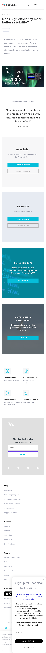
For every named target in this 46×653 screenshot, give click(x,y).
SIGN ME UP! (28, 641)
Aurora (6, 30)
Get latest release (23, 219)
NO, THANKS (29, 647)
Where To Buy (9, 508)
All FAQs (7, 14)
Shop (6, 485)
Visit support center (23, 171)
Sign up (23, 454)
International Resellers (12, 504)
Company (8, 521)
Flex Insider (8, 539)
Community (8, 566)
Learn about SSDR (23, 225)
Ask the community (23, 165)
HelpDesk (7, 562)
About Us (7, 526)
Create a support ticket (12, 557)
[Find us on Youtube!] (38, 468)
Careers (7, 530)
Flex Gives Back (9, 544)
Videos (6, 575)
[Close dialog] (43, 579)
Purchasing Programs (11, 495)
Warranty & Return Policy (13, 499)
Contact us (8, 535)
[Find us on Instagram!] (28, 468)
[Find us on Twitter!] (18, 468)
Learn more (23, 338)
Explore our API (23, 281)
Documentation (9, 571)
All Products (8, 490)
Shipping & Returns (10, 512)
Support (7, 553)
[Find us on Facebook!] (8, 468)
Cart (35, 5)
